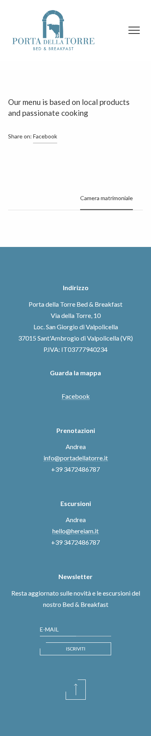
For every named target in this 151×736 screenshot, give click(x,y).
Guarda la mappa (75, 372)
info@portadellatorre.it (75, 458)
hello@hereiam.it (75, 531)
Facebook (45, 136)
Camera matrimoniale (106, 197)
